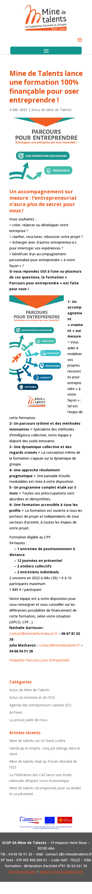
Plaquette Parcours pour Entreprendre (39, 660)
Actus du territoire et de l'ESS (32, 697)
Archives (16, 712)
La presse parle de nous (28, 720)
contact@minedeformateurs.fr (33, 633)
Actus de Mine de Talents (51, 109)
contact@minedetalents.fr (59, 645)
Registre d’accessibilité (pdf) (61, 871)
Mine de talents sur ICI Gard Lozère (37, 740)
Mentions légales (22, 871)
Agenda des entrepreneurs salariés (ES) (40, 705)
